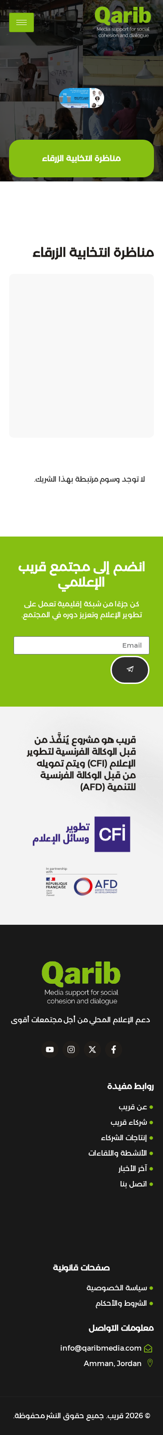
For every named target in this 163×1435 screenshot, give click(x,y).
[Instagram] (71, 1049)
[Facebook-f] (113, 1049)
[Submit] (129, 670)
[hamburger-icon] (21, 22)
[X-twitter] (92, 1049)
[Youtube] (49, 1049)
